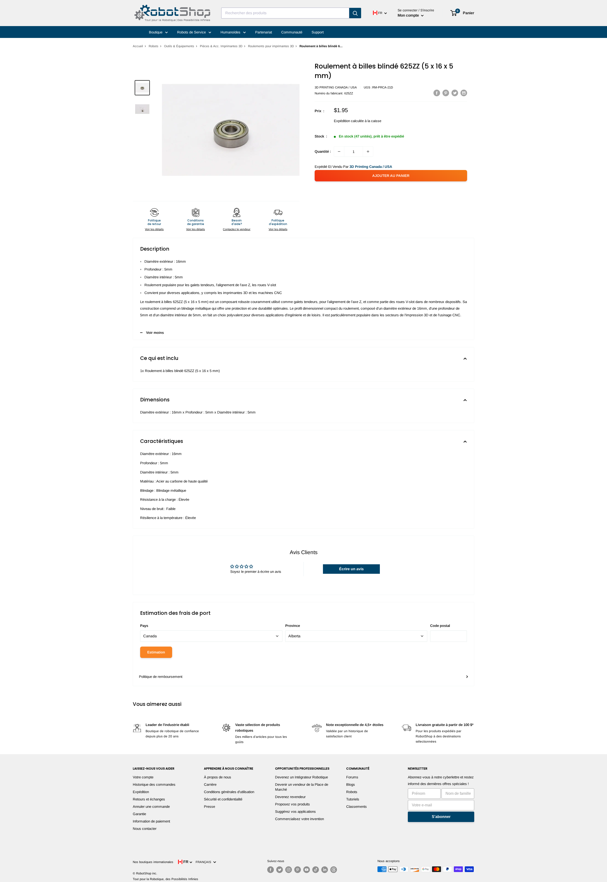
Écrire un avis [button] (351, 569)
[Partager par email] (463, 92)
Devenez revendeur (290, 797)
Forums (352, 777)
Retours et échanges (149, 799)
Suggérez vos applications (295, 811)
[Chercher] (355, 13)
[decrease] (339, 151)
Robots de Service (192, 32)
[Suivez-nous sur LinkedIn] (324, 869)
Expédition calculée (349, 121)
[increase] (368, 151)
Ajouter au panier (390, 176)
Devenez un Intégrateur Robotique (301, 777)
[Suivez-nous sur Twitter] (279, 869)
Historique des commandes (154, 784)
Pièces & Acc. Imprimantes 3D (221, 46)
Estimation (156, 652)
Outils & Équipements (179, 46)
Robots (153, 46)
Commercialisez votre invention (299, 819)
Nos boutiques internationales (153, 862)
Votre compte (143, 777)
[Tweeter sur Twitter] (454, 92)
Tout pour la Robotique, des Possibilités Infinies (165, 879)
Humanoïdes (231, 32)
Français (204, 862)
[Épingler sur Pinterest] (445, 92)
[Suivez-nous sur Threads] (333, 869)
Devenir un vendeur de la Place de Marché (301, 786)
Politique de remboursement (160, 677)
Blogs (350, 784)
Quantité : (323, 151)
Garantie (139, 814)
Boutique (156, 32)
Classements (356, 806)
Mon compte (409, 15)
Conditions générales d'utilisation (229, 792)
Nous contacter (144, 829)
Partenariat (263, 32)
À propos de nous (217, 777)
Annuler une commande (151, 806)
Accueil (138, 46)
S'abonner (441, 817)
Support (318, 32)
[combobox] (285, 13)
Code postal (440, 626)
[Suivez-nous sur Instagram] (288, 869)
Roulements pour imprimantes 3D (271, 46)
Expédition (141, 792)
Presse (209, 806)
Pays (144, 626)
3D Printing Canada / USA (336, 87)
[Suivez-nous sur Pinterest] (297, 869)
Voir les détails (154, 229)
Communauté (291, 32)
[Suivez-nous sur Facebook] (270, 869)
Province (292, 626)
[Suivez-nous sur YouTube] (306, 869)
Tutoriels (352, 799)
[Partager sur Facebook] (436, 92)
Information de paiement (151, 821)
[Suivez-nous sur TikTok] (315, 869)
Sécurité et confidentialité (223, 799)
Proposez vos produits (292, 804)
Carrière (210, 784)
